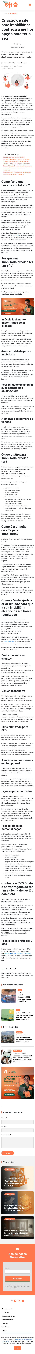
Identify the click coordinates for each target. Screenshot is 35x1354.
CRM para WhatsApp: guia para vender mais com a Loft (24, 1017)
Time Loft (13, 969)
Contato (4, 1330)
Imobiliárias (13, 13)
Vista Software (9, 642)
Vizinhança (5, 1312)
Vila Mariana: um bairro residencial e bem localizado (24, 1040)
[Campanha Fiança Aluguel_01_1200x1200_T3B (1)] (17, 1082)
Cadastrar (17, 1279)
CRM (17, 235)
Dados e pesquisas (7, 1320)
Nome (4, 1118)
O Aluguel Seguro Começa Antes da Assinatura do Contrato (16, 1183)
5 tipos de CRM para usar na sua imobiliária (24, 999)
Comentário (6, 1135)
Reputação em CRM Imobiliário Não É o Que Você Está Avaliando (14, 1208)
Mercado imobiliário (8, 1316)
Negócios (4, 1323)
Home (5, 13)
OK (17, 1348)
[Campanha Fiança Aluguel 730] (17, 306)
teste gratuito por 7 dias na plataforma (17, 953)
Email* (7, 1268)
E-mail (4, 1126)
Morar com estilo (7, 1309)
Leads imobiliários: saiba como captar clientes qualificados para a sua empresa (23, 1059)
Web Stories (5, 1327)
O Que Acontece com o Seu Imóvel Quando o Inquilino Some (17, 1233)
